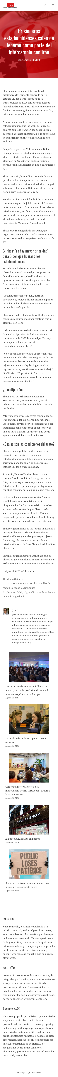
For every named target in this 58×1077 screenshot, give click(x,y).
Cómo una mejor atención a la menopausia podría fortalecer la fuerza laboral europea (27, 790)
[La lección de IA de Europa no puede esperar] (29, 732)
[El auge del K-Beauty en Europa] (29, 832)
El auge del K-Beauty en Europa (22, 838)
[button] (45, 5)
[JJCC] (10, 5)
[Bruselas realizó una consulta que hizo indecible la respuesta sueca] (29, 876)
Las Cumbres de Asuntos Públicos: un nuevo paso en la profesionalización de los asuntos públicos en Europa (27, 690)
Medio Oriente (15, 579)
